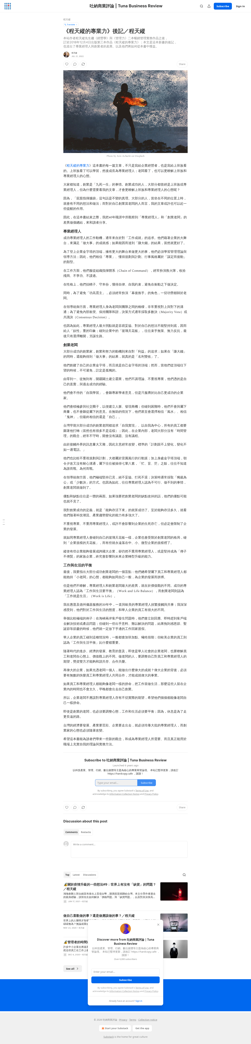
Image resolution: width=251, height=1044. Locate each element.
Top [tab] (67, 874)
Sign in (240, 6)
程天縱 (67, 19)
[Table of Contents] (3, 522)
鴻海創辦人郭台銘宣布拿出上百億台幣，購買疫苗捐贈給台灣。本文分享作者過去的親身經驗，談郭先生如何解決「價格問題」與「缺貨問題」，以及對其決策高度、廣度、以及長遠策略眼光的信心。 (109, 895)
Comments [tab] (71, 832)
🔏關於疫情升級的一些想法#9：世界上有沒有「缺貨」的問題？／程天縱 (109, 886)
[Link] (58, 231)
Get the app (142, 1028)
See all (70, 968)
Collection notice (147, 1019)
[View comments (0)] (75, 64)
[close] (158, 924)
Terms (132, 1019)
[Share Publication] (209, 6)
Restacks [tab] (86, 832)
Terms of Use (142, 987)
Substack (108, 1036)
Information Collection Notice (124, 991)
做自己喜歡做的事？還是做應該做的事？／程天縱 (99, 916)
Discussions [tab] (89, 874)
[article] (125, 895)
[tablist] (78, 832)
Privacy (123, 1019)
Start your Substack (116, 1028)
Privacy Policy (151, 991)
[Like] (66, 64)
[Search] (201, 6)
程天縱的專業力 (78, 165)
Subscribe (223, 6)
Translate (71, 24)
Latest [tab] (76, 874)
